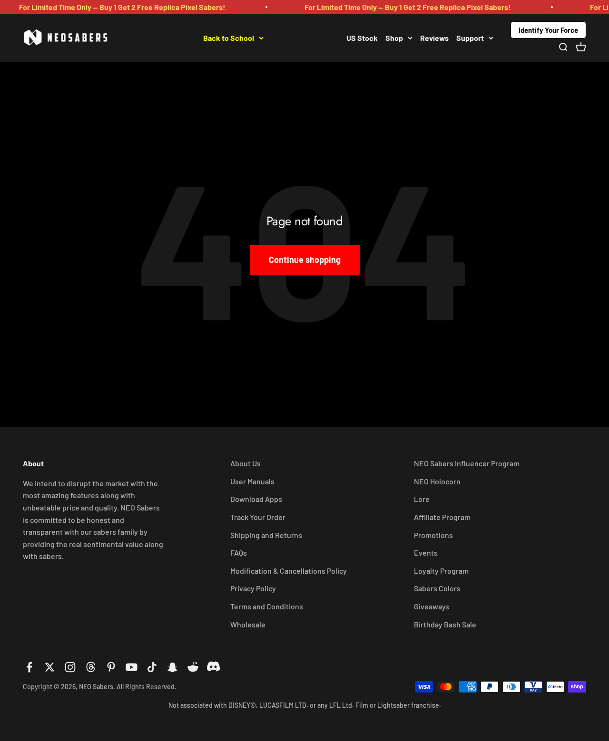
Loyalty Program (441, 570)
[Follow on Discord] (213, 667)
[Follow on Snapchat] (172, 667)
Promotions (433, 534)
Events (426, 552)
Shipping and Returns (266, 534)
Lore (422, 498)
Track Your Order (257, 516)
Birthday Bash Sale (445, 624)
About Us (245, 463)
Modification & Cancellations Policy (288, 570)
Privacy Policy (253, 588)
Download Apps (256, 498)
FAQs (238, 552)
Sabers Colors (437, 588)
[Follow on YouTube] (131, 667)
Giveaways (431, 606)
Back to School (228, 37)
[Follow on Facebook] (29, 667)
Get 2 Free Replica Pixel (156, 37)
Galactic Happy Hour (305, 37)
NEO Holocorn (437, 481)
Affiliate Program (442, 516)
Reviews (434, 37)
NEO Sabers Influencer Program (467, 463)
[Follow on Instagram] (70, 667)
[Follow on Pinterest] (111, 667)
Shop (394, 37)
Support (470, 37)
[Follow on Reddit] (193, 667)
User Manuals (252, 481)
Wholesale (247, 624)
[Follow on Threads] (90, 667)
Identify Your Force (548, 30)
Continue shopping (305, 259)
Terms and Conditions (266, 606)
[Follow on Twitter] (49, 667)
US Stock (362, 37)
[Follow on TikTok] (152, 667)
